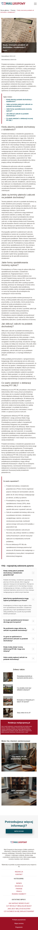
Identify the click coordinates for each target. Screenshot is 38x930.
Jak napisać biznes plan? (19, 903)
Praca (19, 891)
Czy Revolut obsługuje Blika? (19, 906)
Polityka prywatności (19, 919)
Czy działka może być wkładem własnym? (24, 689)
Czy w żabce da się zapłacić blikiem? (19, 911)
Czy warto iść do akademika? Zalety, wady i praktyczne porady (19, 757)
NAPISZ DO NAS (19, 831)
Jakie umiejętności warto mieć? (19, 791)
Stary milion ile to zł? (24, 712)
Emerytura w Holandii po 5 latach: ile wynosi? (25, 701)
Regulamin (19, 927)
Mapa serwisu (19, 923)
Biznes (19, 883)
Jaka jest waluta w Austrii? (19, 909)
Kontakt (19, 874)
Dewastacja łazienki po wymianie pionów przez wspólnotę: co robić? (24, 677)
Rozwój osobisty (19, 894)
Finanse (13, 10)
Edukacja (19, 886)
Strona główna (4, 10)
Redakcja (19, 872)
